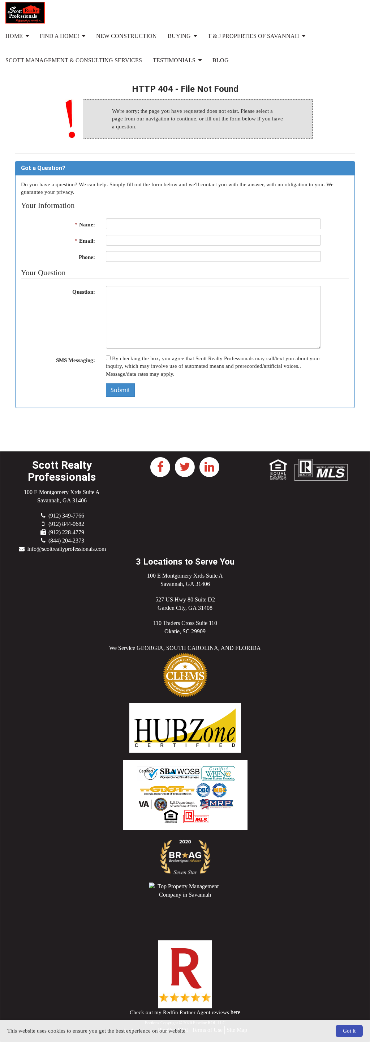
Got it (349, 1031)
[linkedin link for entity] (209, 466)
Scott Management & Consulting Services (73, 60)
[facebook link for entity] (160, 466)
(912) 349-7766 (66, 516)
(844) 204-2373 (66, 540)
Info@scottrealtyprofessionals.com (66, 549)
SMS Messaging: (75, 360)
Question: (83, 292)
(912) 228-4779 (66, 532)
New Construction (126, 36)
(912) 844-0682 (66, 524)
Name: (85, 224)
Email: (85, 241)
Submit (120, 390)
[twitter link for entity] (185, 466)
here (235, 1012)
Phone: (87, 257)
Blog (220, 60)
